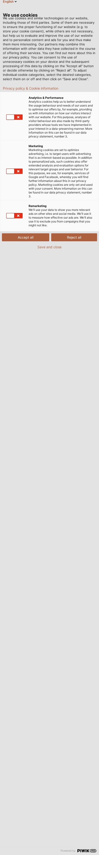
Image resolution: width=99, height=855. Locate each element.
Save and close (49, 247)
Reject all (74, 237)
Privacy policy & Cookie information (30, 88)
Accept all (25, 237)
